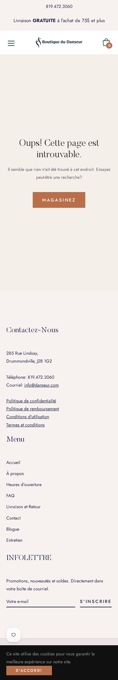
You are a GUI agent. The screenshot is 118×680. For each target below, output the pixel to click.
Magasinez (59, 200)
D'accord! (29, 670)
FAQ (10, 495)
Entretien (14, 540)
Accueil (13, 462)
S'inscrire (96, 601)
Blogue (12, 529)
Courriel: (32, 385)
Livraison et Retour (23, 506)
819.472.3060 (59, 6)
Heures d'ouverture (24, 484)
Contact (13, 518)
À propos (15, 473)
